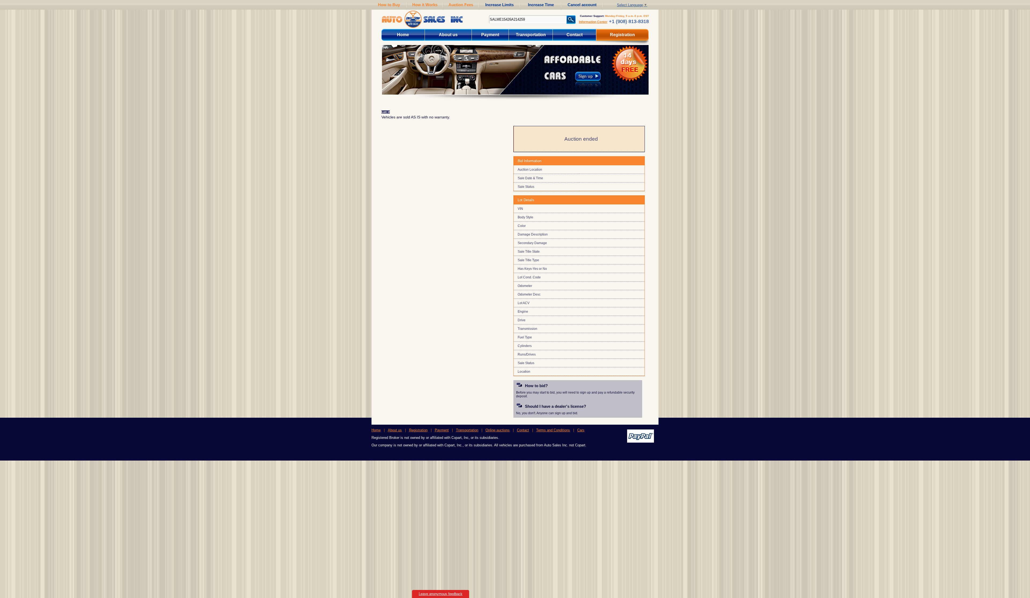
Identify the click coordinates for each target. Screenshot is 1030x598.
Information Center (593, 22)
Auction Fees (460, 4)
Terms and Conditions (553, 430)
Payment (490, 34)
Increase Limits (499, 4)
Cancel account (582, 4)
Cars (580, 430)
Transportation (531, 34)
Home (403, 34)
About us (448, 34)
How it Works (424, 4)
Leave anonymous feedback (440, 594)
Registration (622, 34)
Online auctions (497, 430)
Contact (574, 34)
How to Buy (389, 4)
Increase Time (541, 4)
